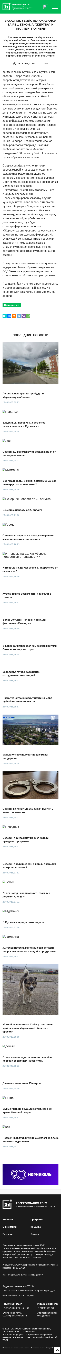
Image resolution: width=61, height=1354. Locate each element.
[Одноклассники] (14, 316)
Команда (35, 1226)
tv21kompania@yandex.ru (15, 1316)
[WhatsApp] (28, 316)
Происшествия (11, 305)
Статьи (34, 1234)
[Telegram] (19, 316)
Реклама (8, 1234)
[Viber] (24, 316)
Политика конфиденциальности (16, 1348)
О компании (10, 1226)
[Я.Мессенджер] (5, 316)
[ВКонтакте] (9, 316)
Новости (8, 1219)
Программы (37, 1219)
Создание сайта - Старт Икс (42, 1348)
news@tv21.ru (43, 1316)
